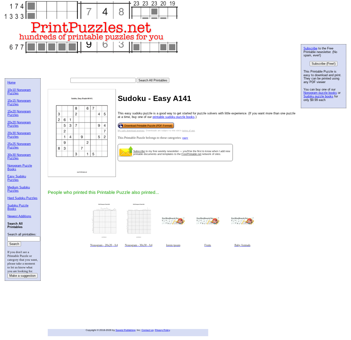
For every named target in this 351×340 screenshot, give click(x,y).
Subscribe (139, 151)
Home (11, 82)
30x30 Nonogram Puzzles (19, 156)
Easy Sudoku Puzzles (16, 178)
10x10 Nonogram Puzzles (19, 91)
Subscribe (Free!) (323, 63)
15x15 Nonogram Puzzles (19, 102)
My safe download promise (131, 130)
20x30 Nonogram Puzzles (19, 134)
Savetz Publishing (125, 330)
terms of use (188, 130)
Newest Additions (19, 216)
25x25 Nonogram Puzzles (19, 145)
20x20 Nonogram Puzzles (19, 124)
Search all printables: (22, 234)
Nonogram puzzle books (320, 93)
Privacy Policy (162, 330)
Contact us (148, 330)
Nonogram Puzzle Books (19, 167)
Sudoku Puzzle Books (17, 207)
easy (185, 137)
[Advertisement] (92, 66)
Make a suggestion (22, 275)
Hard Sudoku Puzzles (22, 198)
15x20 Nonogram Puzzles (19, 113)
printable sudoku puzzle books (174, 117)
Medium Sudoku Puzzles (18, 189)
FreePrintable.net (191, 154)
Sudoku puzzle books (318, 96)
